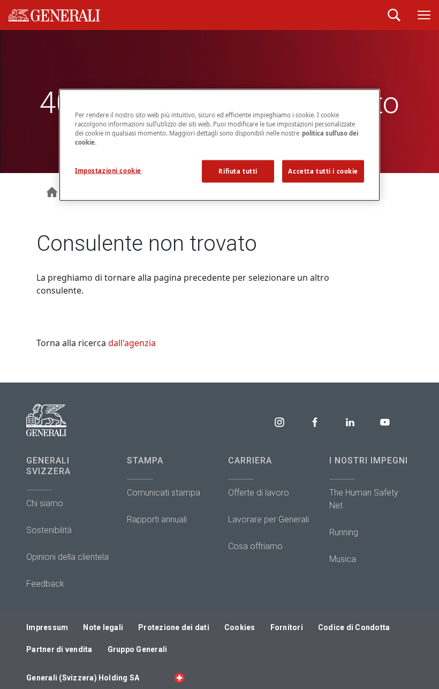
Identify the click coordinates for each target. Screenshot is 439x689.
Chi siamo (44, 503)
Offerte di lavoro (258, 493)
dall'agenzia (132, 343)
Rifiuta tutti (237, 171)
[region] (219, 145)
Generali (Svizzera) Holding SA (82, 677)
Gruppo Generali (138, 649)
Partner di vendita (59, 649)
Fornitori (286, 627)
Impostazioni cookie (108, 171)
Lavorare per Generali (268, 519)
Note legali (103, 627)
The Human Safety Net (363, 499)
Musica (342, 559)
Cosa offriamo (255, 546)
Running (343, 532)
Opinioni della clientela (67, 557)
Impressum (47, 627)
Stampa (145, 460)
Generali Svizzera (48, 465)
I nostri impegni (368, 460)
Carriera (250, 460)
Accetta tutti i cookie (323, 171)
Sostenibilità (49, 530)
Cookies (239, 627)
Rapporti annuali (157, 519)
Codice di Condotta (354, 627)
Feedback (45, 584)
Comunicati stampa (163, 493)
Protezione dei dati (173, 627)
